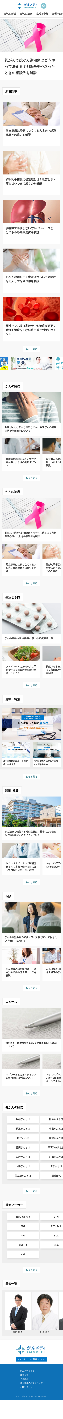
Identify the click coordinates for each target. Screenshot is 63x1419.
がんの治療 (26, 13)
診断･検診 (57, 13)
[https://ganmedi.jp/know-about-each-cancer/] (31, 363)
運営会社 (24, 1374)
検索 (43, 5)
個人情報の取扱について (31, 1382)
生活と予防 (42, 13)
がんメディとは (27, 1370)
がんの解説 (10, 13)
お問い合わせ (26, 1386)
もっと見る (31, 349)
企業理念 (24, 1378)
